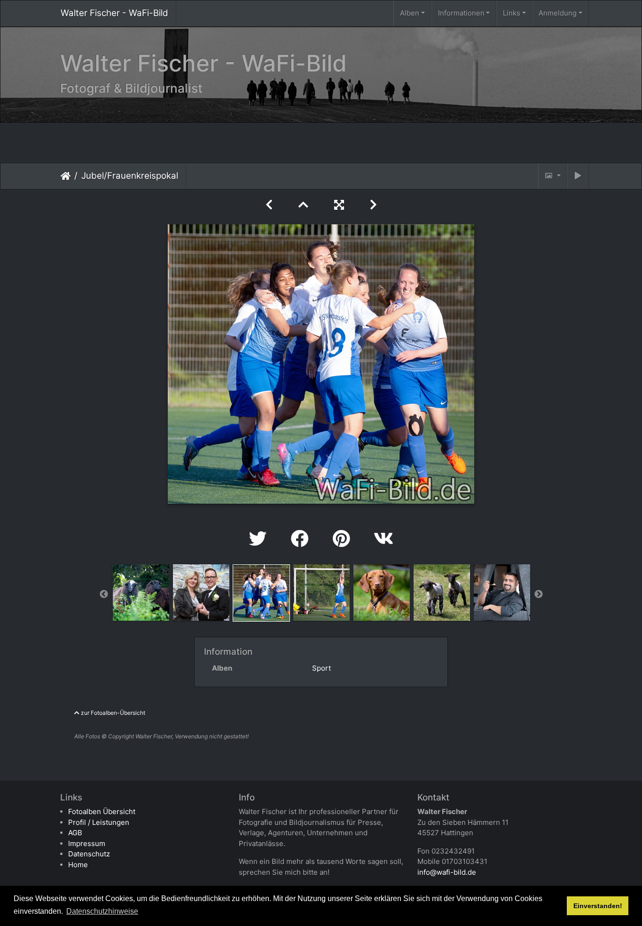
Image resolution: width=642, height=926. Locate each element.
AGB (75, 832)
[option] (141, 592)
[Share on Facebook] (302, 538)
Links (511, 12)
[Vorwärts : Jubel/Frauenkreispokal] (373, 205)
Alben (409, 12)
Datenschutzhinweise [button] (102, 911)
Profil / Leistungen (98, 822)
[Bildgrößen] (552, 176)
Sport (321, 668)
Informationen (461, 12)
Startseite (65, 175)
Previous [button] (104, 594)
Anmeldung (558, 12)
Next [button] (538, 594)
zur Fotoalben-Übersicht (112, 712)
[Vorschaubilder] (305, 205)
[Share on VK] (383, 538)
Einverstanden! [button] (597, 906)
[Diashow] (578, 176)
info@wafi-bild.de (446, 872)
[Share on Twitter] (261, 538)
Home (78, 864)
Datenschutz (89, 853)
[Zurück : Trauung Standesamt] (270, 205)
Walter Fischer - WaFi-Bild (114, 13)
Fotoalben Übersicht (101, 811)
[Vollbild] (341, 205)
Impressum (86, 843)
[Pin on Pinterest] (343, 538)
